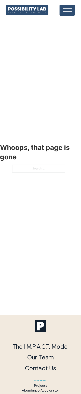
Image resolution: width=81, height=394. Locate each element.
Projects (40, 385)
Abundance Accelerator (40, 390)
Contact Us (40, 368)
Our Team (40, 357)
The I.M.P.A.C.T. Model (40, 347)
